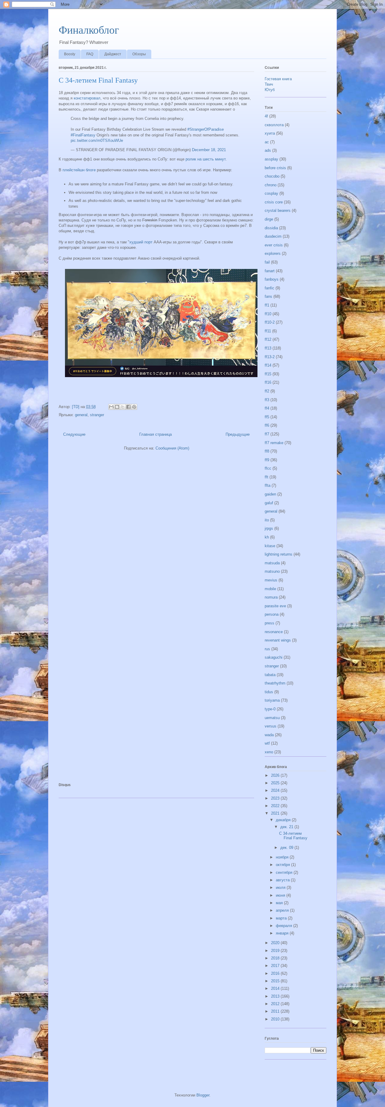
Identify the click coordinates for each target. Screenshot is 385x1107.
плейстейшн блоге (78, 170)
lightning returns (278, 554)
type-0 (270, 709)
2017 (276, 965)
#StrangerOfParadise (205, 129)
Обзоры (139, 54)
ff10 (268, 314)
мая (280, 903)
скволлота (274, 125)
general (81, 415)
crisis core (274, 202)
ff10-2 (270, 322)
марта (282, 918)
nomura (271, 597)
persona (272, 614)
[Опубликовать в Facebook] (128, 407)
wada (269, 735)
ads (268, 150)
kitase (270, 546)
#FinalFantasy (83, 135)
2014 (276, 988)
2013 (276, 996)
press (269, 623)
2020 (276, 943)
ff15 (268, 374)
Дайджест (112, 54)
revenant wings (278, 640)
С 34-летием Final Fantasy (98, 80)
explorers (273, 253)
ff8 (267, 451)
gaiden (270, 494)
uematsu (272, 717)
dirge (269, 219)
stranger (97, 415)
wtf (267, 743)
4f (266, 116)
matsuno (272, 571)
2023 (276, 798)
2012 (276, 1004)
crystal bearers (278, 210)
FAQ (89, 54)
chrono (270, 185)
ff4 (267, 408)
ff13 (268, 348)
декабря (284, 820)
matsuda (272, 563)
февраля (284, 925)
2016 (276, 973)
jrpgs (269, 528)
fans (268, 296)
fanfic (269, 288)
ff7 (267, 434)
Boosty (69, 54)
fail (267, 262)
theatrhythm (275, 683)
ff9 (267, 460)
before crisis (275, 168)
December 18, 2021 (209, 150)
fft (266, 477)
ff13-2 (270, 357)
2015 (276, 981)
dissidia (271, 228)
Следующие (74, 434)
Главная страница (155, 434)
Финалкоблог (89, 30)
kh (267, 537)
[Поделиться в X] (123, 407)
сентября (285, 872)
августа (283, 880)
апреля (283, 910)
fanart (270, 271)
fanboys (272, 279)
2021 (276, 813)
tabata (270, 674)
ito (267, 520)
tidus (269, 692)
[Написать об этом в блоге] (117, 407)
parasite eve (275, 606)
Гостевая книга (278, 79)
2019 (276, 950)
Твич (269, 84)
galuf (269, 503)
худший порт (140, 242)
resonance (274, 632)
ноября (283, 857)
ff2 (267, 391)
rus (267, 649)
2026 (276, 775)
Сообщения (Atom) (172, 448)
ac (267, 142)
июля (281, 887)
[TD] (76, 406)
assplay (271, 159)
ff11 (268, 331)
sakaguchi (273, 657)
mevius (271, 580)
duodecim (273, 236)
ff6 (267, 425)
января (283, 933)
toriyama (272, 700)
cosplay (271, 193)
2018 (276, 958)
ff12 (268, 339)
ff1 (267, 305)
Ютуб (270, 89)
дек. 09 (287, 847)
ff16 (268, 382)
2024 (276, 790)
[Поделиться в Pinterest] (134, 407)
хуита (270, 133)
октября (283, 864)
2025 (276, 783)
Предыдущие (238, 434)
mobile (270, 589)
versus (270, 726)
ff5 (267, 417)
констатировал (87, 98)
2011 (276, 1011)
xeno (269, 752)
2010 (276, 1019)
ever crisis (274, 245)
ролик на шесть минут (206, 159)
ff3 (267, 400)
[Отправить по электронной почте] (111, 407)
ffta (267, 485)
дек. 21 (287, 827)
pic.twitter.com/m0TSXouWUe (97, 140)
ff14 (268, 365)
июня (281, 895)
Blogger (202, 1095)
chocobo (272, 176)
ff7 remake (274, 443)
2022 (276, 806)
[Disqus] (156, 537)
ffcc (268, 468)
